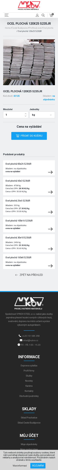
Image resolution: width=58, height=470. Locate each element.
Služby (29, 376)
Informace (29, 357)
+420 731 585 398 (30, 335)
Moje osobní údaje (29, 449)
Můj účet (29, 435)
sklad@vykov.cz (30, 340)
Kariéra (29, 386)
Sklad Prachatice (29, 417)
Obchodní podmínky (29, 396)
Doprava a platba (29, 365)
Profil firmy (29, 370)
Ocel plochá (48, 27)
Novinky (29, 381)
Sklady (29, 409)
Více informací (20, 465)
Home (7, 27)
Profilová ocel (35, 27)
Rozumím (38, 465)
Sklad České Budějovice (29, 422)
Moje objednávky (29, 444)
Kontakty (29, 391)
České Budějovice (19, 27)
